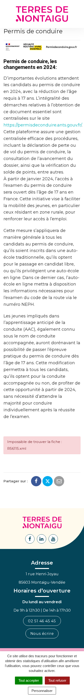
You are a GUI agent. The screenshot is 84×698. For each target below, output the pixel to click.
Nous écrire (42, 633)
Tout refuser (57, 680)
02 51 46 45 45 (42, 621)
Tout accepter (28, 680)
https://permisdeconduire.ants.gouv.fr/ (43, 125)
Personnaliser (42, 691)
